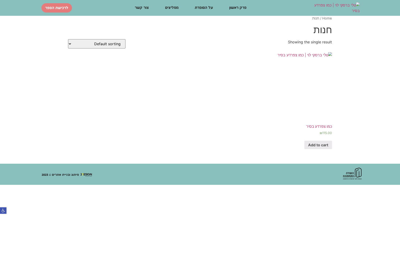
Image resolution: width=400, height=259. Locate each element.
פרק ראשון (238, 8)
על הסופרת (204, 8)
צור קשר (142, 8)
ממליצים (171, 8)
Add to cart (318, 145)
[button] (3, 210)
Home (327, 18)
